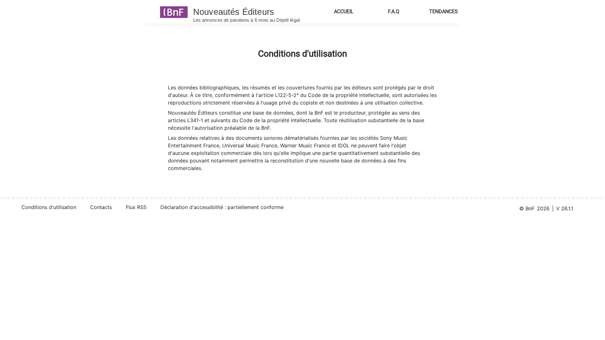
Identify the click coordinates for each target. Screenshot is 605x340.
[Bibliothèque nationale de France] (172, 11)
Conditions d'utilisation (48, 207)
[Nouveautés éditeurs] (252, 11)
